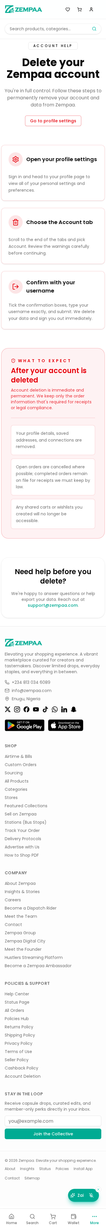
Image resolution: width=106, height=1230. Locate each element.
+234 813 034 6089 (31, 682)
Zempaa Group (20, 933)
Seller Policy (17, 1060)
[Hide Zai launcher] (98, 1189)
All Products (17, 781)
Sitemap (32, 1178)
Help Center (17, 994)
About (10, 1169)
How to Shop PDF (22, 855)
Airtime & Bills (18, 756)
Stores (11, 797)
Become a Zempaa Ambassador (38, 966)
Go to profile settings (53, 121)
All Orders (14, 1010)
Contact (13, 924)
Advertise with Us (22, 847)
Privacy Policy (18, 1043)
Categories (16, 789)
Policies (62, 1169)
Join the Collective (53, 1134)
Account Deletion (23, 1076)
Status (45, 1169)
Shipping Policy (20, 1035)
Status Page (17, 1002)
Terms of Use (18, 1051)
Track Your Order (22, 830)
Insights (27, 1169)
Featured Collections (26, 806)
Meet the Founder (23, 949)
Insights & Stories (22, 892)
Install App (83, 1169)
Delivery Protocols (23, 839)
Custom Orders (21, 765)
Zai (80, 1195)
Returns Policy (19, 1027)
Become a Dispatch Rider (31, 908)
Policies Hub (17, 1019)
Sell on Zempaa (21, 814)
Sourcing (14, 773)
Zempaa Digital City (25, 941)
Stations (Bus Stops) (26, 822)
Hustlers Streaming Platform (34, 957)
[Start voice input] (91, 1195)
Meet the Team (21, 916)
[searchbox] (53, 29)
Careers (13, 900)
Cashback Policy (21, 1068)
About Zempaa (20, 883)
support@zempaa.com (53, 605)
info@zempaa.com (32, 690)
